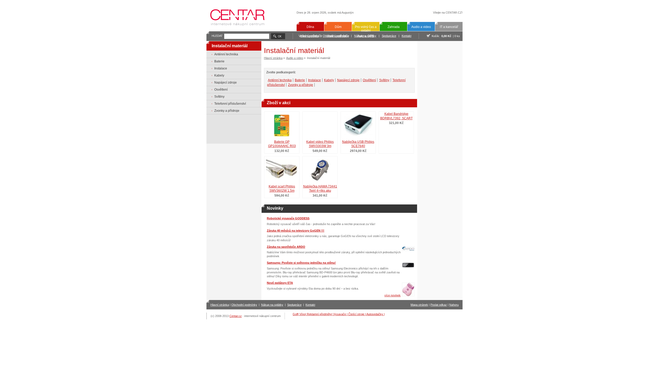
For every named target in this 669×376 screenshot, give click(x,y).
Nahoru (454, 304)
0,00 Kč (446, 36)
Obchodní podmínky (244, 304)
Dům (338, 27)
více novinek (392, 295)
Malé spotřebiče (338, 36)
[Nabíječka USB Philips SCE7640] (358, 124)
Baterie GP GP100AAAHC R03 (282, 144)
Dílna (310, 27)
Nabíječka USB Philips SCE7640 (358, 144)
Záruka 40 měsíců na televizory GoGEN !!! (295, 230)
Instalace (220, 68)
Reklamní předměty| (320, 314)
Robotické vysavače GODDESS (288, 218)
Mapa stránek (419, 304)
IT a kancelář (449, 27)
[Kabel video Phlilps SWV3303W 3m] (320, 124)
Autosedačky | (375, 314)
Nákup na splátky (272, 304)
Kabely (219, 75)
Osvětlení (221, 89)
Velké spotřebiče (310, 36)
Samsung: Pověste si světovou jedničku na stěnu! (301, 262)
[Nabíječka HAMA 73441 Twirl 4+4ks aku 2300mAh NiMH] (320, 169)
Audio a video (421, 27)
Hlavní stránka (273, 58)
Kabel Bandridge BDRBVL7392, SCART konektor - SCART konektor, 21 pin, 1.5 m (396, 116)
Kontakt (406, 35)
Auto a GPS (365, 36)
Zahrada (394, 27)
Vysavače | (340, 314)
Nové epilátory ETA (280, 282)
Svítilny (219, 96)
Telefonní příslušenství (230, 103)
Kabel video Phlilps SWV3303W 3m (320, 144)
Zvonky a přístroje (226, 111)
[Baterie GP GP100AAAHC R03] (281, 124)
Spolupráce (389, 35)
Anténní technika (226, 54)
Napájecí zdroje (225, 82)
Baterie (219, 61)
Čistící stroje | (357, 314)
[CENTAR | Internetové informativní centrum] (239, 29)
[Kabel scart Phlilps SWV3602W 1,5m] (281, 169)
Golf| (296, 314)
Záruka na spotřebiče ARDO (286, 246)
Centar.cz (235, 316)
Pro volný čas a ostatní (366, 28)
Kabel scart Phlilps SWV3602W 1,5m (282, 189)
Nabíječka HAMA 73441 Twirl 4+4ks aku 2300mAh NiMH (320, 189)
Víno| (303, 314)
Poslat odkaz (438, 304)
